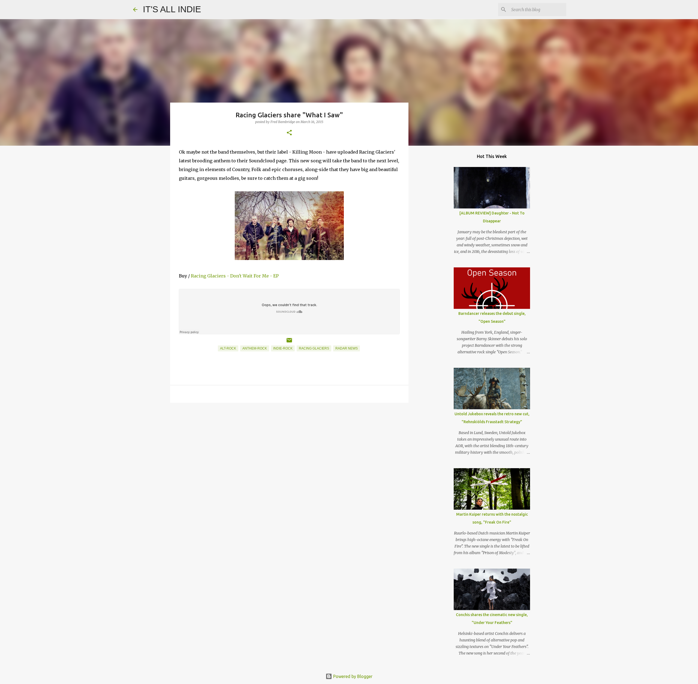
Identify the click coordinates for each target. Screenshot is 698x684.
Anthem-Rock (254, 348)
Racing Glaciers (314, 348)
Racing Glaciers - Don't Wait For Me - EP (235, 276)
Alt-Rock (228, 348)
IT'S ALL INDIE (172, 9)
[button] (289, 133)
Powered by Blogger (352, 676)
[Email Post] (289, 342)
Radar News (346, 348)
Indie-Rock (283, 348)
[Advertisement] (289, 449)
